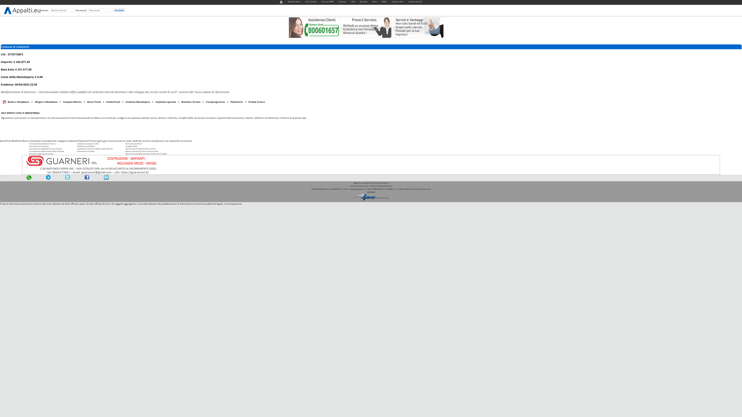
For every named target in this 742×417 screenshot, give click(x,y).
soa (166, 140)
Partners (342, 1)
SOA (353, 1)
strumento (186, 140)
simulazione (157, 140)
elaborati (73, 140)
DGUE (384, 1)
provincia (120, 140)
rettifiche (137, 140)
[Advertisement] (371, 129)
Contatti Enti (397, 1)
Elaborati (83, 140)
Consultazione (49, 140)
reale (128, 140)
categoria (62, 140)
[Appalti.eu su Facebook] (86, 179)
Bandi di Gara (294, 1)
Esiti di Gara (311, 1)
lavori (112, 140)
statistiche (174, 140)
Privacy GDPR (328, 1)
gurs (105, 140)
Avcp (375, 1)
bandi (3, 140)
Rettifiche (17, 140)
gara (100, 140)
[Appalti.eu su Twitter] (67, 179)
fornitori (92, 140)
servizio (146, 140)
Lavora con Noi (415, 1)
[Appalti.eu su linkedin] (106, 179)
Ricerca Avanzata (31, 140)
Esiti (9, 140)
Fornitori (364, 1)
